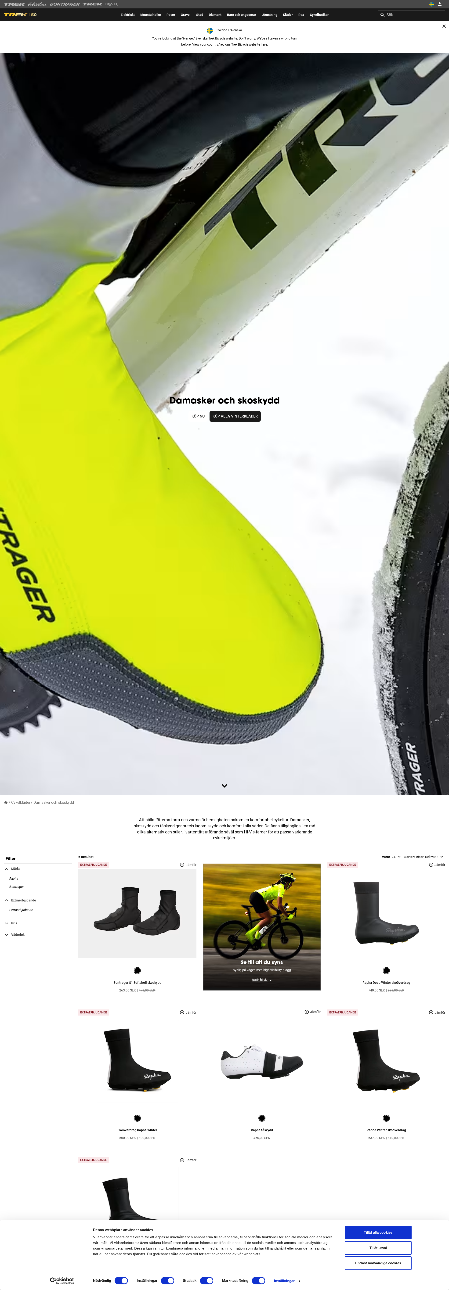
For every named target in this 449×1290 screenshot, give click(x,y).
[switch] (167, 1280)
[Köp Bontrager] (65, 4)
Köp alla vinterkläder (235, 416)
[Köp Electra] (37, 4)
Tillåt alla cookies (378, 1232)
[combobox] (411, 14)
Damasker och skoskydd (53, 802)
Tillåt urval (378, 1248)
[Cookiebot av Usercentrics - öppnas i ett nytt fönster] (62, 1280)
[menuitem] (128, 14)
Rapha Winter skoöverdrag (386, 1130)
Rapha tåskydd (262, 1130)
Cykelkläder (20, 802)
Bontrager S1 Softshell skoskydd (137, 982)
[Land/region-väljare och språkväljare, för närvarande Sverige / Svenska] (431, 4)
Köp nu (198, 416)
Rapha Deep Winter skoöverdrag (386, 982)
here (264, 44)
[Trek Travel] (101, 4)
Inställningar (284, 1281)
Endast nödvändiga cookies (378, 1263)
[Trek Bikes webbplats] (14, 4)
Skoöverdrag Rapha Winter (137, 1130)
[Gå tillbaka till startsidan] (6, 802)
